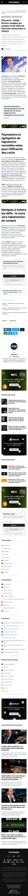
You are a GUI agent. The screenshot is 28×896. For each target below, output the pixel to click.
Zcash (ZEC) (6, 569)
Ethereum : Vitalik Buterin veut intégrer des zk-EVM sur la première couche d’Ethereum (14, 308)
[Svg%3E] (14, 346)
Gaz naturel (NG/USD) (8, 676)
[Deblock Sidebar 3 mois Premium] (14, 709)
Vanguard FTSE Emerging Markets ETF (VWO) (14, 649)
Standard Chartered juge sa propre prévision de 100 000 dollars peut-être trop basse (16, 419)
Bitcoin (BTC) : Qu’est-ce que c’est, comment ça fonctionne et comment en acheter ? (17, 481)
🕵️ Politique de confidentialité (14, 893)
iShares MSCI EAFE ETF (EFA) (10, 634)
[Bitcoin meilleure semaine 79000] (4, 428)
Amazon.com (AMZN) (8, 596)
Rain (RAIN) (6, 572)
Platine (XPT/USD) (7, 682)
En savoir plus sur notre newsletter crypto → (14, 284)
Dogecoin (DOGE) (7, 566)
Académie (9, 859)
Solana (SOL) (6, 557)
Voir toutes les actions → (14, 614)
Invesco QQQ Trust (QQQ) (9, 631)
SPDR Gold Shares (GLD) (9, 637)
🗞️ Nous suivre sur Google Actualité (14, 885)
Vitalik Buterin (5, 76)
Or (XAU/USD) (6, 673)
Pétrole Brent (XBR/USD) (9, 664)
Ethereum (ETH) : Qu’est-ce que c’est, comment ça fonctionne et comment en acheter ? (17, 474)
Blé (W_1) (5, 691)
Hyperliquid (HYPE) (7, 563)
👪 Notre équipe (14, 890)
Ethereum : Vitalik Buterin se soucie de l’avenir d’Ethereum (13, 304)
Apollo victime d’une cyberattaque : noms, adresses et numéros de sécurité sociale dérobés (16, 410)
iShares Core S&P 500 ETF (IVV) (11, 628)
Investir (13, 862)
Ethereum (22, 180)
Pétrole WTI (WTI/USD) (8, 670)
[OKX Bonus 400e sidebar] (14, 380)
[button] (2, 2)
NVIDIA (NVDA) (7, 584)
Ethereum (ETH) (7, 548)
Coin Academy (14, 2)
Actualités (15, 859)
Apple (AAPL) (6, 587)
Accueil (2, 10)
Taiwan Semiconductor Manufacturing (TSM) (13, 599)
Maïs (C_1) (5, 667)
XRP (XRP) (5, 554)
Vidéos (17, 862)
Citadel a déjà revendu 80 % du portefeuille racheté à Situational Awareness (17, 402)
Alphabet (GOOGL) (7, 590)
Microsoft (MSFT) (7, 593)
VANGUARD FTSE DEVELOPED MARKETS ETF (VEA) (14, 641)
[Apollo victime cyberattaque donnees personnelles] (4, 410)
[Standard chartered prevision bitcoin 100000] (4, 419)
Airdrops (6, 862)
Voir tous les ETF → (14, 655)
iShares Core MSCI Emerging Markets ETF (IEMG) (13, 645)
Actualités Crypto (9, 10)
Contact (14, 864)
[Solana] (4, 467)
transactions (12, 175)
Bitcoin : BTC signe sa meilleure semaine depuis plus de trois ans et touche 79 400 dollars (17, 428)
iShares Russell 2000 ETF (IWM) (10, 652)
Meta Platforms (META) (8, 608)
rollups (8, 193)
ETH (7, 168)
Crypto (21, 859)
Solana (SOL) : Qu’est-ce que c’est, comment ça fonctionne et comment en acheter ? (17, 467)
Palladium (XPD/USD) (8, 679)
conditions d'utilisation (14, 279)
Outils (22, 862)
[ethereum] (4, 473)
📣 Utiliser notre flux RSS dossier (14, 887)
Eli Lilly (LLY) (6, 611)
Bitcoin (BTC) (6, 545)
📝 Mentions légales (14, 891)
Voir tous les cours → (14, 575)
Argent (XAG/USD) (7, 685)
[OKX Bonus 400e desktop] (14, 126)
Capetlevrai (14, 354)
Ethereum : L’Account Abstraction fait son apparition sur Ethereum (14, 313)
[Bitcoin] (4, 480)
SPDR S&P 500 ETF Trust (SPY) (10, 626)
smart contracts (14, 234)
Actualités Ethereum (16, 16)
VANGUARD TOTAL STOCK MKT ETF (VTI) (13, 623)
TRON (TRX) (6, 560)
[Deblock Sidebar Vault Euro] (14, 445)
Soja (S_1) (5, 688)
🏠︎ (4, 859)
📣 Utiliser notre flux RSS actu (14, 886)
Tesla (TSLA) (6, 605)
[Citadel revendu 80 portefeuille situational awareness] (4, 402)
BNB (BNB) (6, 551)
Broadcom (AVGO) (7, 602)
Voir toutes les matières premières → (14, 694)
